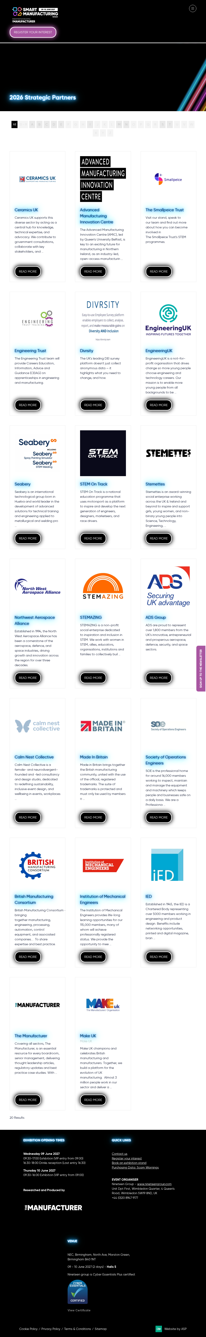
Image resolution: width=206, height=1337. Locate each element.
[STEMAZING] (103, 623)
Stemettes (155, 484)
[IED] (168, 902)
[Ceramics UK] (37, 216)
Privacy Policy (50, 1329)
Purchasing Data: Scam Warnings (135, 1167)
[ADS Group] (168, 623)
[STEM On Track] (103, 487)
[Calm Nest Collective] (37, 763)
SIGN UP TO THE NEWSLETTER (201, 668)
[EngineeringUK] (168, 353)
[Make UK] (103, 1043)
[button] (33, 32)
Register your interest (127, 1158)
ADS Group (156, 617)
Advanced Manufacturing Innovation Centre (96, 215)
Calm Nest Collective (34, 757)
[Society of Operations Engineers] (168, 763)
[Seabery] (37, 487)
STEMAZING (91, 617)
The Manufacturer (31, 1035)
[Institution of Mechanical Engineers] (103, 902)
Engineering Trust (30, 350)
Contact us (119, 1154)
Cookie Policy (28, 1329)
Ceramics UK (26, 209)
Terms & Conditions (77, 1329)
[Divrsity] (103, 353)
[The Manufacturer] (37, 1043)
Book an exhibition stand (129, 1163)
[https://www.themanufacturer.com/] (53, 1219)
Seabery (22, 484)
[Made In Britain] (103, 763)
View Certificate (79, 1310)
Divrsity (86, 350)
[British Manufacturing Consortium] (37, 902)
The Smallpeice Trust (165, 209)
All (14, 124)
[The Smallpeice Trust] (168, 216)
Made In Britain (94, 757)
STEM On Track (93, 484)
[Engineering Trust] (37, 353)
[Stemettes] (168, 487)
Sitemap (101, 1329)
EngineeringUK (159, 350)
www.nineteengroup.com (154, 1184)
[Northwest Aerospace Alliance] (37, 623)
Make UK (88, 1035)
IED (149, 896)
